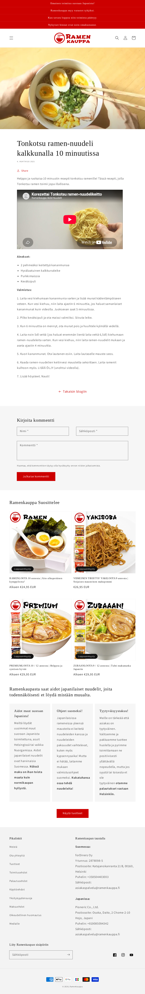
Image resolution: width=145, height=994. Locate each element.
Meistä (13, 846)
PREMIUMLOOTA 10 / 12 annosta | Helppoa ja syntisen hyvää (35, 667)
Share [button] (24, 170)
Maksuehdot (17, 906)
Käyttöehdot (17, 889)
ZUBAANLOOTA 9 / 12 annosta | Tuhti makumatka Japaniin (102, 667)
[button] (11, 38)
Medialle (14, 923)
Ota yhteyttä (17, 855)
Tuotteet (14, 864)
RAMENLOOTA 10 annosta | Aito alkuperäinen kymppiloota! (35, 580)
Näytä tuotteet (73, 813)
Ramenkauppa (76, 986)
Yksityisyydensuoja (20, 898)
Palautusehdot (18, 881)
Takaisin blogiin (75, 391)
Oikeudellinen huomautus (25, 915)
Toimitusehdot (18, 872)
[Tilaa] (68, 955)
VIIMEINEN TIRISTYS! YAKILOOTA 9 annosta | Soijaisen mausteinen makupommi (100, 580)
